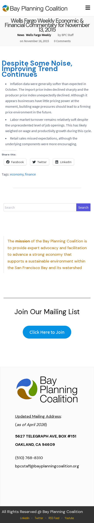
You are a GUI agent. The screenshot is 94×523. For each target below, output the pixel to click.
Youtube (69, 518)
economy (16, 174)
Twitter (39, 518)
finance (30, 174)
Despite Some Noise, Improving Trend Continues (37, 69)
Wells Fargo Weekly (38, 35)
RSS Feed (54, 518)
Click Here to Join (47, 332)
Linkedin (24, 518)
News (20, 35)
